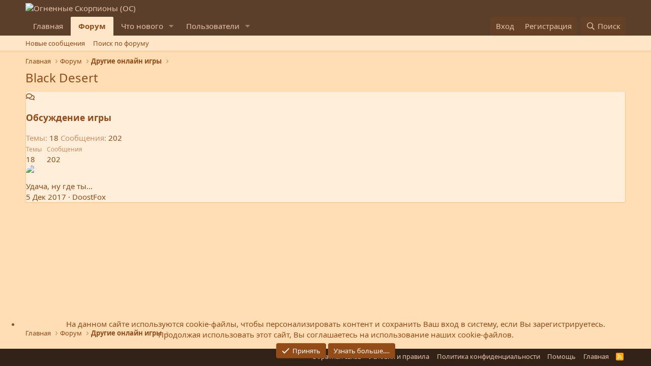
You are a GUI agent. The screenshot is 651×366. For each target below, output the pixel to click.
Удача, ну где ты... (59, 186)
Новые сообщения (55, 43)
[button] (171, 26)
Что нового (142, 26)
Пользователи (213, 26)
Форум (92, 26)
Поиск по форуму (121, 43)
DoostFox (89, 197)
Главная (48, 26)
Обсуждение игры (68, 117)
